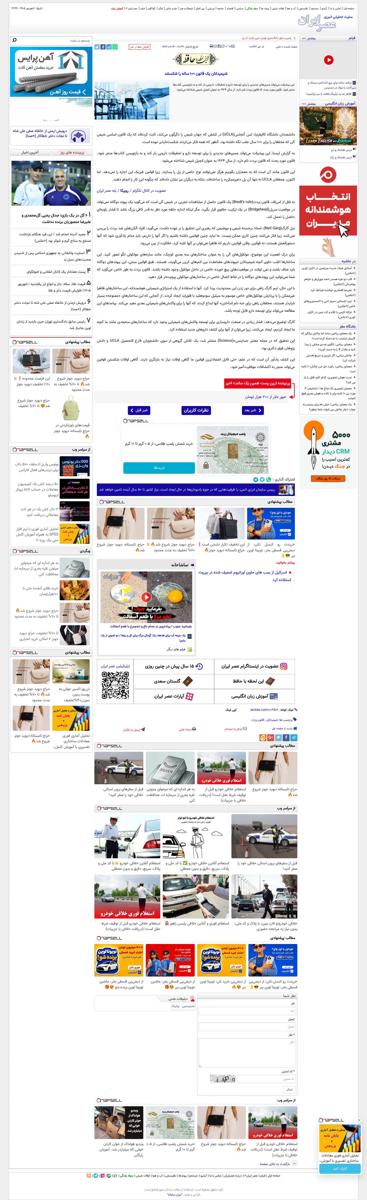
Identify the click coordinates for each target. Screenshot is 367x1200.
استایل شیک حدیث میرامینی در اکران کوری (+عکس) (329, 271)
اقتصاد (230, 8)
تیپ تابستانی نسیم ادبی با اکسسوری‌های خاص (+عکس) (330, 303)
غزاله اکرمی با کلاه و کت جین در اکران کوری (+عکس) (332, 315)
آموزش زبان (117, 8)
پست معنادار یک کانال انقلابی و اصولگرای (56, 272)
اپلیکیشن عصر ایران (115, 666)
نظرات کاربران (196, 410)
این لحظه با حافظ (248, 681)
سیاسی (240, 8)
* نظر (292, 1035)
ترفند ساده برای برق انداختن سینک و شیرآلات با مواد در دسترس (332, 85)
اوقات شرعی (278, 8)
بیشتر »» (309, 38)
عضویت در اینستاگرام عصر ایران (249, 666)
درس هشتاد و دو (342, 150)
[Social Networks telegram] (255, 479)
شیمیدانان (272, 720)
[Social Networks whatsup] (268, 479)
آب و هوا (291, 8)
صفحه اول (349, 8)
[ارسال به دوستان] (215, 46)
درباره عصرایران (233, 1176)
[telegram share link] (109, 47)
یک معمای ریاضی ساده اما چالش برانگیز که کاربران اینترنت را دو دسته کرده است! (328, 336)
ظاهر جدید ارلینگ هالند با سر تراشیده (329, 94)
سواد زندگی (252, 8)
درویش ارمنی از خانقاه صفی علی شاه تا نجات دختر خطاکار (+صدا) (40, 133)
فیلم (142, 8)
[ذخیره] (219, 46)
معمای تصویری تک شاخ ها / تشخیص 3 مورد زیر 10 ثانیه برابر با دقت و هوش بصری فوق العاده (328, 393)
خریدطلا (159, 468)
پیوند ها (265, 8)
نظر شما (289, 996)
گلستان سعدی (167, 681)
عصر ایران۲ (251, 1176)
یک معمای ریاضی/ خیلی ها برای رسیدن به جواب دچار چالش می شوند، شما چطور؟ (329, 407)
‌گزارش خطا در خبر (139, 47)
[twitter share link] (97, 47)
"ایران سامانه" (175, 1194)
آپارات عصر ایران (169, 696)
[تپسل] (125, 421)
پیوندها (183, 1176)
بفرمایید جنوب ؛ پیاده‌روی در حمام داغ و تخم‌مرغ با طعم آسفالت (151, 626)
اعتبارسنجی (188, 1006)
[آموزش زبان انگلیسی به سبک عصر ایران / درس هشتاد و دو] (328, 126)
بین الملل (200, 8)
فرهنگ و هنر (186, 8)
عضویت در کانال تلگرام (149, 191)
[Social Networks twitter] (262, 479)
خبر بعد (250, 410)
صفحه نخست (290, 47)
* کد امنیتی (288, 1071)
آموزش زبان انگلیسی (249, 696)
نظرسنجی (303, 8)
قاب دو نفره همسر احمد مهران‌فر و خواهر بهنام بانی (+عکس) (330, 281)
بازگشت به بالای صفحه (275, 1164)
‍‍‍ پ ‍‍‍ (228, 45)
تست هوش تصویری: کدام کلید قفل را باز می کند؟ (330, 380)
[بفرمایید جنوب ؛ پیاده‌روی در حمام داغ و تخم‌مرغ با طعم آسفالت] (146, 597)
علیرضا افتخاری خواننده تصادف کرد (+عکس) (333, 293)
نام (293, 1003)
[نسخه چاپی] (211, 46)
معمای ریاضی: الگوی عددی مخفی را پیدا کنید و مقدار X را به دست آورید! (330, 347)
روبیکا (124, 191)
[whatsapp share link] (115, 47)
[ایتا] (262, 737)
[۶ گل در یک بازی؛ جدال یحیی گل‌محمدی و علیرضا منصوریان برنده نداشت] (51, 183)
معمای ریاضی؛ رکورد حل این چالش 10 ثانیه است (328, 369)
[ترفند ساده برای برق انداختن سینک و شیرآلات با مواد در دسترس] (328, 60)
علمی (278, 47)
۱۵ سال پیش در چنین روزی (169, 666)
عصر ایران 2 (131, 8)
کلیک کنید (340, 1169)
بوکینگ (175, 1006)
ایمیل (291, 1019)
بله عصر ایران (106, 191)
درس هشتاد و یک (341, 158)
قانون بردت (257, 720)
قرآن (160, 8)
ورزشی (211, 8)
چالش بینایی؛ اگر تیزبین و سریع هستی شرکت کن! (331, 358)
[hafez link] (196, 59)
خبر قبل (142, 410)
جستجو (315, 8)
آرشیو (324, 8)
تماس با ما (335, 8)
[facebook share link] (103, 47)
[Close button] (359, 1120)
